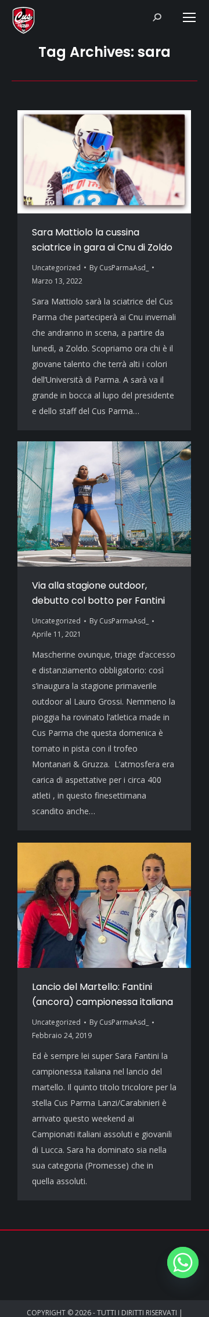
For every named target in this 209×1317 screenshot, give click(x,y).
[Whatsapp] (183, 1262)
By (119, 268)
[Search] (157, 17)
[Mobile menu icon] (189, 17)
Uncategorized (56, 268)
